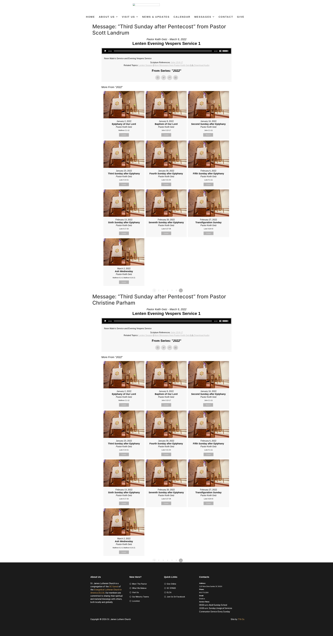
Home (90, 17)
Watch (208, 135)
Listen (124, 135)
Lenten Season (146, 65)
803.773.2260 (203, 592)
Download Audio (201, 65)
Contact (226, 17)
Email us (202, 599)
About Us (107, 17)
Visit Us (128, 17)
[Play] (105, 51)
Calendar (182, 17)
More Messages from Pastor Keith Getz (172, 65)
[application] (166, 51)
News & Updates (156, 17)
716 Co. (241, 619)
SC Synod (113, 586)
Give (240, 17)
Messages (202, 17)
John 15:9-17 (177, 62)
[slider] (163, 51)
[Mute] (220, 51)
